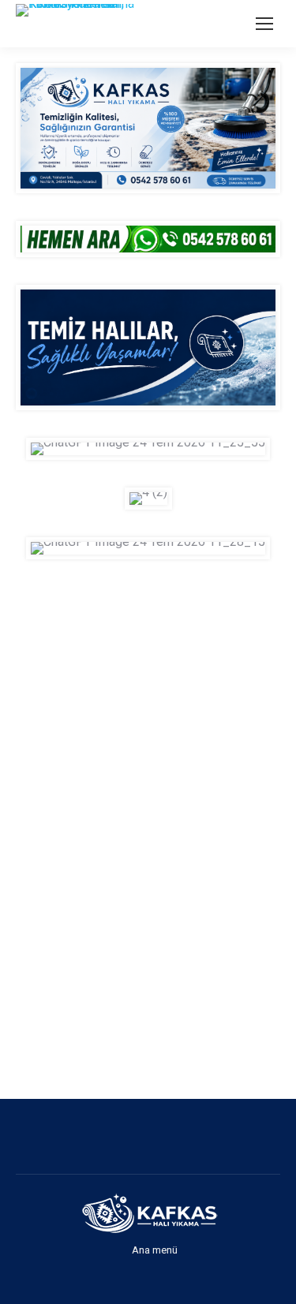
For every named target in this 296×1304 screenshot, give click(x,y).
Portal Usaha (20, 976)
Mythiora (18, 1016)
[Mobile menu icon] (264, 23)
